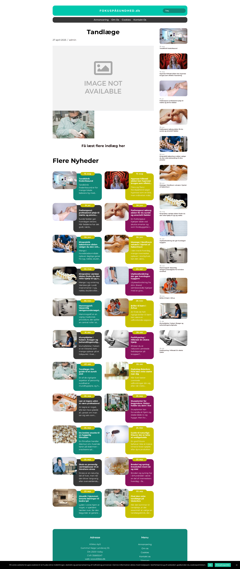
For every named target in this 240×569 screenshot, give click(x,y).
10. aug (87, 173)
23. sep (139, 459)
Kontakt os (139, 19)
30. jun (139, 205)
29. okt (139, 332)
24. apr (139, 269)
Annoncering (101, 19)
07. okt (87, 364)
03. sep (139, 491)
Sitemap (145, 560)
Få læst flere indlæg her (103, 146)
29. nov (139, 300)
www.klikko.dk (97, 559)
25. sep (139, 396)
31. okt (88, 332)
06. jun (87, 237)
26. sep (87, 396)
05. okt (139, 364)
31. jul (87, 205)
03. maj (87, 269)
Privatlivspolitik (222, 565)
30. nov (87, 300)
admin (72, 40)
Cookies (126, 19)
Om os (115, 19)
